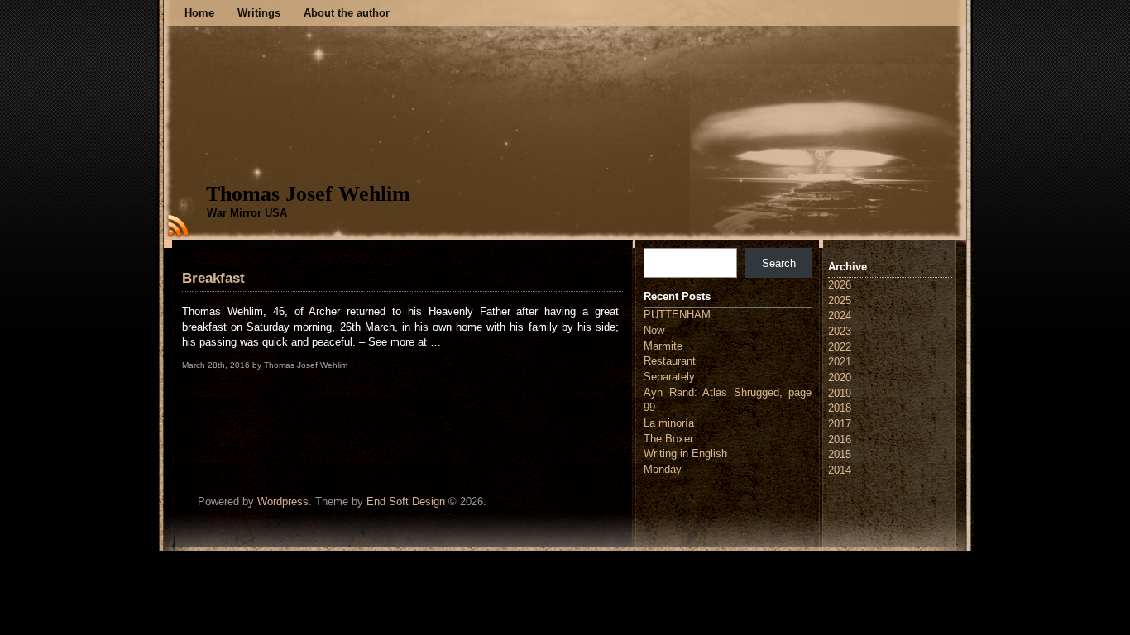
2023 (839, 331)
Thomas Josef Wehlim (308, 194)
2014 (839, 470)
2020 (839, 377)
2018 (839, 408)
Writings (258, 13)
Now (654, 330)
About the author (347, 13)
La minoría (669, 423)
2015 (839, 454)
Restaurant (670, 361)
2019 (839, 393)
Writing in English (685, 453)
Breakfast (213, 278)
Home (199, 13)
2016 (839, 439)
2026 (839, 285)
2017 (839, 424)
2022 (839, 347)
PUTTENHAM (677, 314)
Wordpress (283, 501)
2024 (839, 315)
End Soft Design (405, 501)
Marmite (663, 346)
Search (779, 263)
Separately (669, 376)
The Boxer (668, 438)
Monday (663, 469)
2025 (839, 300)
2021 (839, 362)
